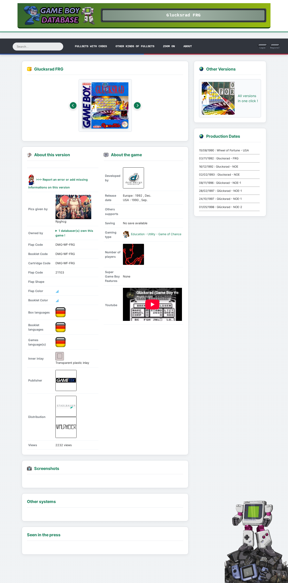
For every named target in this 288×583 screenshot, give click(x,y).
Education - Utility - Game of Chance (155, 234)
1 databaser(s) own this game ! (74, 233)
